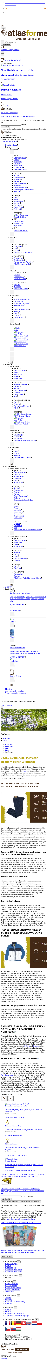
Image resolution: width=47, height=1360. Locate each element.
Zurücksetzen (6, 44)
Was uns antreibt (11, 1286)
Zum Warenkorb (6, 705)
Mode (5, 740)
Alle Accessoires (19, 317)
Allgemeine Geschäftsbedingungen (17, 1315)
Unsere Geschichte (11, 1284)
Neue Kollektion (11, 145)
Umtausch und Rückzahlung (15, 1302)
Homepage (9, 744)
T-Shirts (27, 1046)
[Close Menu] (11, 362)
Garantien (8, 1304)
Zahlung (8, 1298)
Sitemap (8, 1312)
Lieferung (8, 1300)
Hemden (36, 1046)
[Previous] (2, 54)
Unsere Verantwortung (13, 1288)
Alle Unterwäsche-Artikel (23, 252)
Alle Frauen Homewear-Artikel (25, 441)
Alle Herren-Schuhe (21, 289)
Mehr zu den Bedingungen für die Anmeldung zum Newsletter (24, 129)
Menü (3, 28)
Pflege (7, 750)
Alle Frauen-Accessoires (22, 457)
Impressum (4, 1358)
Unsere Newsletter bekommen (15, 693)
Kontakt (8, 1266)
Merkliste (8, 689)
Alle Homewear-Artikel (22, 264)
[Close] (2, 26)
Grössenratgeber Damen (13, 1272)
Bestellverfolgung (11, 1264)
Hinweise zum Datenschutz (14, 1314)
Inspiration (6, 738)
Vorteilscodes (9, 1292)
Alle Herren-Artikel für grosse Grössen (27, 530)
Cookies (8, 1310)
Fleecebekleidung (7, 1075)
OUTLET (8, 587)
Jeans (24, 771)
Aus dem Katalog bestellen (14, 691)
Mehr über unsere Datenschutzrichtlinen (21, 1219)
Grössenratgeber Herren (13, 1270)
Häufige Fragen (10, 1268)
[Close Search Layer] (2, 52)
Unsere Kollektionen (12, 1290)
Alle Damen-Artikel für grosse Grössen (27, 578)
